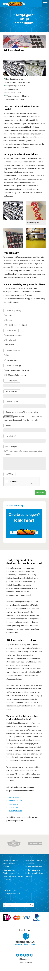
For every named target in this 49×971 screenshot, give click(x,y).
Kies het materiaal (13, 350)
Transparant (11, 360)
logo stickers (14, 797)
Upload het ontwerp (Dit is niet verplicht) (22, 412)
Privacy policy (30, 863)
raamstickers (14, 804)
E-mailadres (10, 436)
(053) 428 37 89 (10, 890)
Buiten (9, 320)
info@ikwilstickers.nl (12, 893)
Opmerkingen (11, 446)
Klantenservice (9, 870)
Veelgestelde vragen (11, 873)
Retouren (7, 879)
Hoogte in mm (11, 391)
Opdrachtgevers (9, 863)
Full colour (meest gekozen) (17, 370)
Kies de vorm (11, 330)
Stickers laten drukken (33, 867)
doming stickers (15, 811)
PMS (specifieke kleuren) (16, 375)
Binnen (9, 315)
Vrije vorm (10, 345)
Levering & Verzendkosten (13, 876)
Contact (6, 867)
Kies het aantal (12, 401)
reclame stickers (15, 800)
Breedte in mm (11, 381)
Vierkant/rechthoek (14, 335)
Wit (7, 355)
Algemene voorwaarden (34, 860)
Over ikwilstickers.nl (10, 860)
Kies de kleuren (11, 365)
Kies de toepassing (13, 310)
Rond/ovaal (11, 340)
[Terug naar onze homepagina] (14, 3)
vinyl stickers (14, 807)
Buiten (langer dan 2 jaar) (16, 325)
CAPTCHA (9, 474)
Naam (8, 425)
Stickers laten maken (33, 870)
